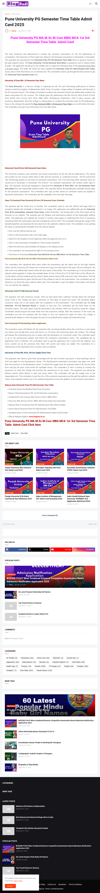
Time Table (24, 433)
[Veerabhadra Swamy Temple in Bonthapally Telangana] (11, 745)
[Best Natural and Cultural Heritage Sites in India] (8, 820)
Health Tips (12, 666)
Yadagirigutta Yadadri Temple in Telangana (35, 754)
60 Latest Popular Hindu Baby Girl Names (34, 592)
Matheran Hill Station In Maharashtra (30, 806)
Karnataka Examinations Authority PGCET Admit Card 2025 (81, 469)
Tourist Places (44, 670)
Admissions (27, 658)
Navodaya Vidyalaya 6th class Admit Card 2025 (48, 469)
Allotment (58, 658)
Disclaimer (62, 884)
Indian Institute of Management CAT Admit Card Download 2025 (49, 497)
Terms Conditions (75, 884)
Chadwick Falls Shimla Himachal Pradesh (32, 828)
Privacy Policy (40, 884)
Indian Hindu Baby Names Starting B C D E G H (36, 731)
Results (40, 666)
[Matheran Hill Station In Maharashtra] (8, 809)
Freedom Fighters (60, 662)
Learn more (18, 881)
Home (7, 14)
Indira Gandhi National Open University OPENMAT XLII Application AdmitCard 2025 (78, 498)
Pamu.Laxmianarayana (54, 889)
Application (12, 662)
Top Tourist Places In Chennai (29, 603)
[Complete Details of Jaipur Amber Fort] (11, 617)
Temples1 (11, 670)
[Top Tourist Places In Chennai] (11, 606)
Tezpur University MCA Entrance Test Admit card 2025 (18, 469)
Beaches (44, 662)
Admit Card (15, 14)
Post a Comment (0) (50, 515)
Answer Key (73, 658)
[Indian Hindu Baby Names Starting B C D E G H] (11, 734)
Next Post (92, 524)
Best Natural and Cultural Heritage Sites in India (34, 817)
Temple (68, 666)
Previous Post (9, 524)
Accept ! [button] (10, 886)
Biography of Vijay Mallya (28, 765)
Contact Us (52, 884)
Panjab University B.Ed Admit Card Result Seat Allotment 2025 (18, 497)
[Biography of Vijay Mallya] (11, 767)
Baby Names (29, 662)
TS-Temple (55, 666)
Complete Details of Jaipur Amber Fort (33, 614)
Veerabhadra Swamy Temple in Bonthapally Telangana (39, 743)
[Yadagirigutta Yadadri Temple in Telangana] (11, 756)
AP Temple (11, 658)
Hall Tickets (78, 662)
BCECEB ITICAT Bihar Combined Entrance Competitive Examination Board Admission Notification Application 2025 (56, 722)
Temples (82, 666)
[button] (3, 4)
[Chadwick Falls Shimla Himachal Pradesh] (8, 831)
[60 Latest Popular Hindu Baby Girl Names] (11, 595)
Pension (26, 666)
